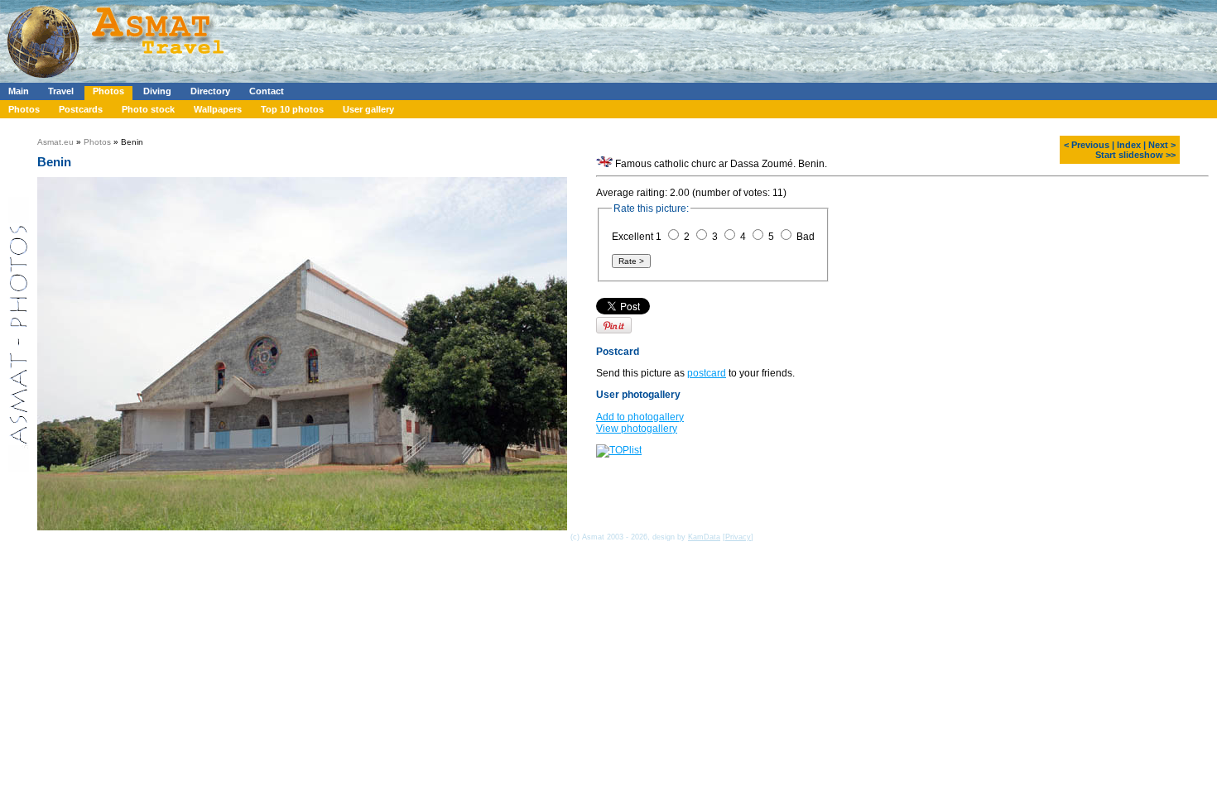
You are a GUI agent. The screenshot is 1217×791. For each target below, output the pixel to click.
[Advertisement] (496, 37)
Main (18, 91)
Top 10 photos (292, 109)
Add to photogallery (640, 417)
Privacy (738, 537)
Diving (157, 91)
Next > (1162, 145)
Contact (266, 91)
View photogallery (636, 428)
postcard (706, 373)
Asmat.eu (55, 141)
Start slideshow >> (1135, 155)
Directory (210, 91)
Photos (108, 91)
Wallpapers (218, 109)
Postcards (81, 109)
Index (1129, 145)
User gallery (368, 109)
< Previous (1086, 145)
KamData (704, 537)
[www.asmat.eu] (118, 79)
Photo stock (148, 109)
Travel (61, 91)
